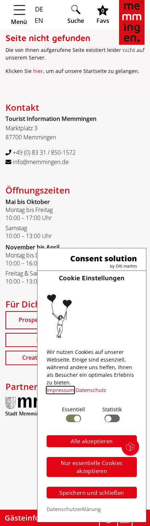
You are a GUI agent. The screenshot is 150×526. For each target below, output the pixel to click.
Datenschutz (91, 390)
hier (38, 71)
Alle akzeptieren (91, 441)
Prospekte (33, 320)
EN (38, 20)
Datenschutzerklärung (74, 509)
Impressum (60, 390)
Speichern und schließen (91, 492)
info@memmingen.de (40, 162)
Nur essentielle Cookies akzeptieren (91, 467)
